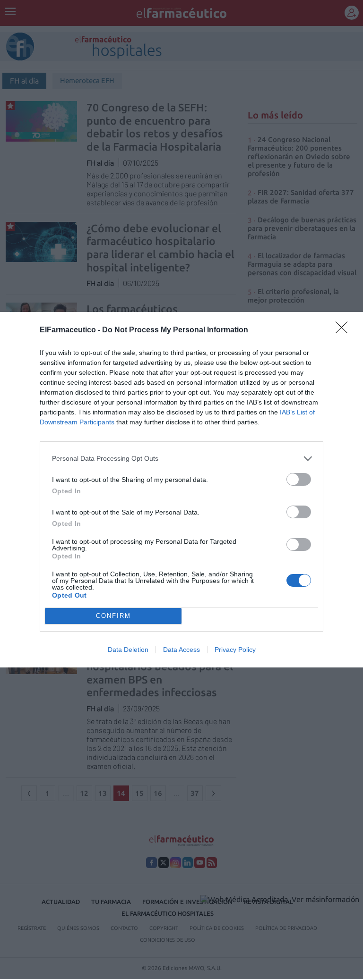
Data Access (181, 649)
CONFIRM (113, 615)
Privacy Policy (235, 649)
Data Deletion (128, 649)
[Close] (345, 330)
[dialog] (181, 489)
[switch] (298, 479)
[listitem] (181, 459)
